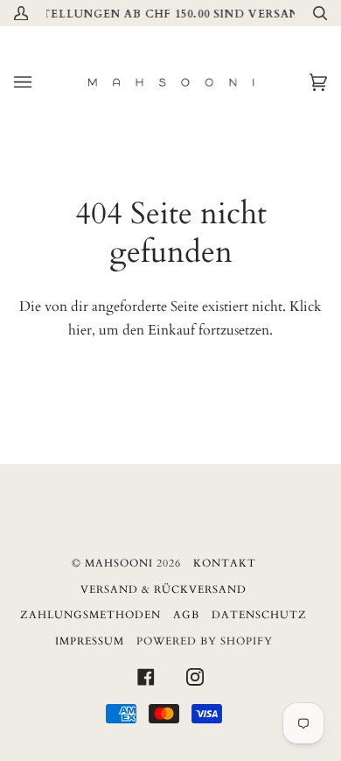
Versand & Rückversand (163, 589)
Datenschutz (259, 615)
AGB (186, 615)
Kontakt (224, 563)
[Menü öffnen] (40, 82)
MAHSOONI (119, 563)
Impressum (89, 641)
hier (80, 330)
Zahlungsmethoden (90, 615)
